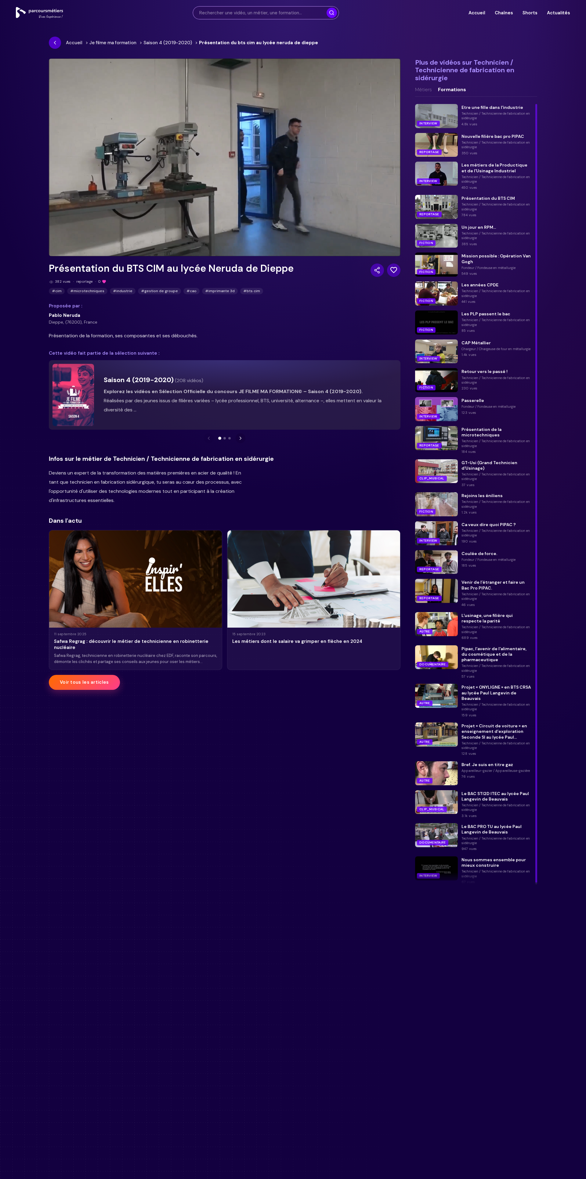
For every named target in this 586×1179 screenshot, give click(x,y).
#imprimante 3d (220, 290)
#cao (191, 290)
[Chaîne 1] (219, 438)
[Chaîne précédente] (209, 438)
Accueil (476, 13)
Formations (452, 90)
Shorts (530, 13)
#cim (57, 290)
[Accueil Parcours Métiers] (39, 13)
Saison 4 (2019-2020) (167, 43)
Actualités (558, 13)
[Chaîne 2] (224, 438)
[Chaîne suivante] (240, 438)
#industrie (122, 290)
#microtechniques (87, 290)
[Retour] (55, 43)
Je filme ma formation (112, 43)
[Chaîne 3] (229, 438)
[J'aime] (393, 270)
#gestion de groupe (159, 290)
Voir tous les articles (84, 682)
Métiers (423, 90)
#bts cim (251, 290)
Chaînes (504, 13)
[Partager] (377, 270)
